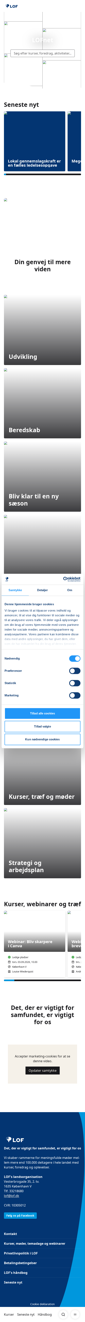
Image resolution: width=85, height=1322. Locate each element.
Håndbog (45, 1314)
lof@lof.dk (11, 1196)
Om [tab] (69, 590)
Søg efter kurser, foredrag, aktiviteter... (42, 53)
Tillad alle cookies (42, 713)
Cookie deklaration (42, 1304)
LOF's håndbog (15, 1272)
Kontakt (10, 1234)
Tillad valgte (42, 726)
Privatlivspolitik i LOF (21, 1253)
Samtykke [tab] (15, 590)
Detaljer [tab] (42, 590)
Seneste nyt (26, 1314)
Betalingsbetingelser (20, 1263)
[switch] (74, 671)
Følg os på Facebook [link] (20, 1215)
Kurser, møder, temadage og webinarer (34, 1243)
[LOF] (11, 6)
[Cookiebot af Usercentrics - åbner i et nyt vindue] (63, 579)
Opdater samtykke (43, 1070)
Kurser (9, 1314)
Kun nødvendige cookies (42, 739)
